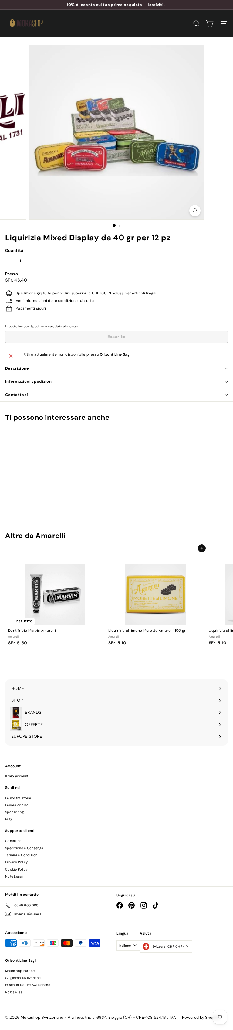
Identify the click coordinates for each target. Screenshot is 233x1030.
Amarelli (50, 535)
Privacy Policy (16, 862)
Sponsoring (14, 812)
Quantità (14, 250)
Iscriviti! (156, 4)
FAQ (8, 819)
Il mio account (16, 776)
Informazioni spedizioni (29, 381)
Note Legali (14, 876)
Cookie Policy (16, 869)
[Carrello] (209, 24)
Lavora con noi (17, 805)
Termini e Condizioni (22, 855)
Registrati (117, 985)
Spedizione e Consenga (24, 848)
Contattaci (16, 394)
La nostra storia (18, 798)
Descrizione (17, 368)
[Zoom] (195, 210)
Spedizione (39, 326)
